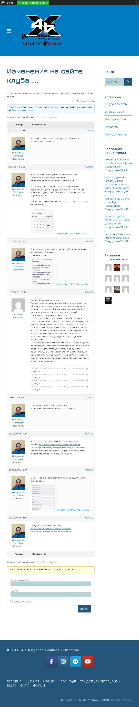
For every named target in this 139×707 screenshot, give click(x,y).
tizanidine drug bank (117, 198)
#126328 (89, 470)
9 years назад (81, 107)
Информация (114, 111)
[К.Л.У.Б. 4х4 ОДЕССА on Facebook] (51, 661)
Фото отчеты (116, 134)
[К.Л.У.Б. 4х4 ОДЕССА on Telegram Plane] (75, 661)
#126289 (89, 166)
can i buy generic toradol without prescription (115, 181)
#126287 (89, 130)
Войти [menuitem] (10, 2)
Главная (11, 93)
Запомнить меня (22, 602)
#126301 (89, 397)
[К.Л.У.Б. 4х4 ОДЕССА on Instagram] (63, 661)
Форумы (22, 93)
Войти (84, 609)
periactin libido (113, 234)
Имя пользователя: (21, 580)
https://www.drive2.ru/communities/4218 (59, 444)
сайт (91, 101)
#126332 (89, 517)
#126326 (89, 433)
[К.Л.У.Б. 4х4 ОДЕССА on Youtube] (87, 661)
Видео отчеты (116, 104)
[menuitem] (3, 2)
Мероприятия (115, 119)
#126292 (89, 292)
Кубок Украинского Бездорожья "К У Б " (118, 167)
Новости (111, 127)
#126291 (89, 241)
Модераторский (38, 93)
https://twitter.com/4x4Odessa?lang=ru (51, 528)
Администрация (58, 93)
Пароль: (14, 591)
